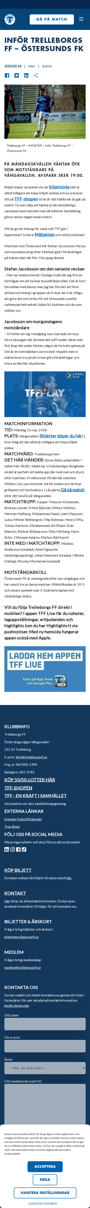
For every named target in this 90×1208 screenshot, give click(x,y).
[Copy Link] (33, 75)
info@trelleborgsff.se (31, 757)
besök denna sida (16, 1006)
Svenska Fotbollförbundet (23, 819)
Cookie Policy (36, 1203)
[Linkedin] (24, 75)
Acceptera (45, 1166)
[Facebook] (7, 75)
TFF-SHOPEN (18, 787)
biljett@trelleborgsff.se (21, 937)
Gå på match (73, 489)
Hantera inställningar (45, 1193)
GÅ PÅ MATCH (51, 19)
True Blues (12, 827)
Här (7, 901)
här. (69, 878)
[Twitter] (14, 75)
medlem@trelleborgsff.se (22, 968)
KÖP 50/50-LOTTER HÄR (29, 779)
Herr (31, 66)
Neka (45, 1180)
